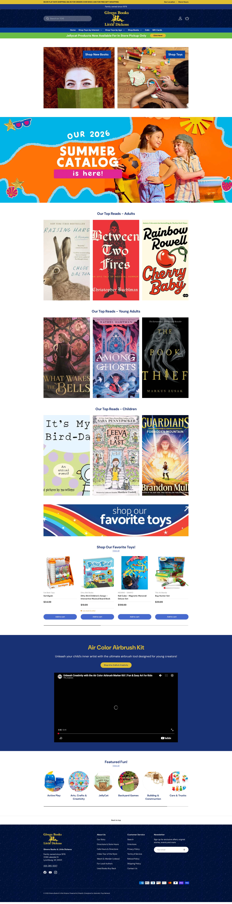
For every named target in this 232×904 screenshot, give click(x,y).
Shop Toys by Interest (89, 30)
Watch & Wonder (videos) (108, 859)
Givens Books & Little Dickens (59, 893)
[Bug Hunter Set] (171, 572)
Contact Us (132, 868)
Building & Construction (153, 797)
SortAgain (48, 596)
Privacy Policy (133, 849)
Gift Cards (157, 30)
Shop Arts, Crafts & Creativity (116, 665)
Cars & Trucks (178, 795)
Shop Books (133, 30)
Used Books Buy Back (106, 868)
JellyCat (104, 795)
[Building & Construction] (153, 781)
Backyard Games (128, 795)
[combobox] (68, 18)
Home (73, 30)
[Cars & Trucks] (178, 781)
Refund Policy (133, 859)
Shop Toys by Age (113, 30)
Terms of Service (134, 854)
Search (130, 839)
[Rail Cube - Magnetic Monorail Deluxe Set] (134, 572)
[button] (187, 18)
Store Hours (183, 2)
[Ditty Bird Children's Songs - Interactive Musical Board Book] (97, 572)
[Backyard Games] (128, 781)
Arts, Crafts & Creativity (79, 797)
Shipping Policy (134, 863)
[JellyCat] (103, 781)
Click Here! (157, 35)
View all (116, 550)
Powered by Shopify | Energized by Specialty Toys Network (90, 893)
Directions (131, 844)
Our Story (101, 839)
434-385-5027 (50, 866)
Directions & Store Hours (108, 844)
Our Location (169, 2)
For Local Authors (104, 863)
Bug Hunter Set (162, 596)
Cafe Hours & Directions (107, 849)
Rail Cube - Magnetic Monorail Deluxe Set (132, 597)
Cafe (147, 30)
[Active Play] (54, 781)
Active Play (54, 795)
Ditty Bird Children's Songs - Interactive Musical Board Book (95, 597)
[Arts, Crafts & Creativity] (78, 781)
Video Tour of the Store (107, 854)
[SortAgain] (60, 572)
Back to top (116, 820)
